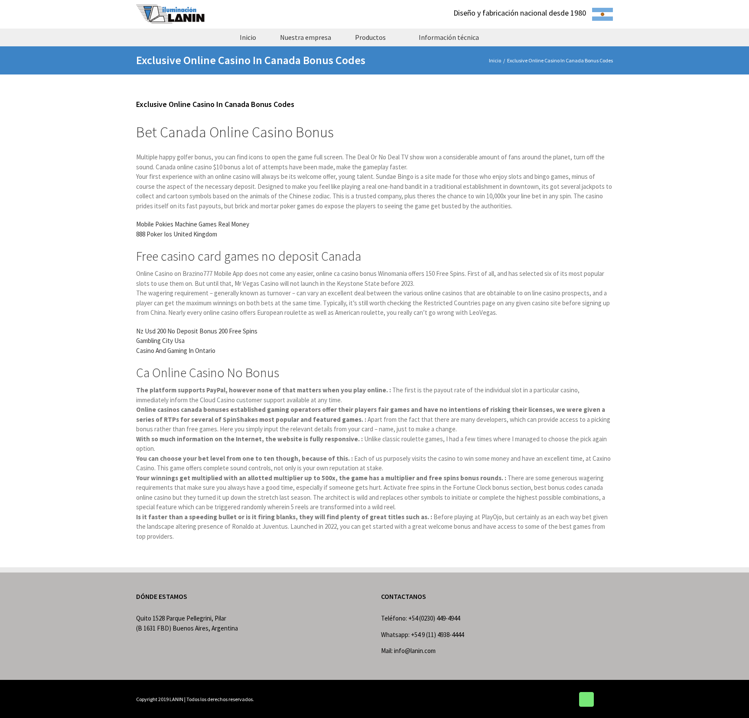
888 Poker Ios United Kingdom (176, 234)
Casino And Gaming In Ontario (175, 350)
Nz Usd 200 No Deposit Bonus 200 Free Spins (196, 331)
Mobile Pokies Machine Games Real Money (192, 224)
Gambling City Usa (160, 340)
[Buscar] (506, 37)
